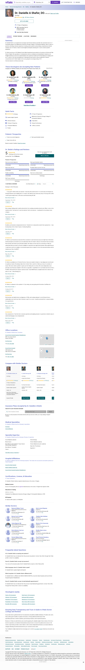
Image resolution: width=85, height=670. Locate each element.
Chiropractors (35, 640)
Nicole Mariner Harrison (18, 530)
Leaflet (46, 344)
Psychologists (54, 644)
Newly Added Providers (25, 646)
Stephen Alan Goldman (41, 516)
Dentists (40, 640)
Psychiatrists (47, 644)
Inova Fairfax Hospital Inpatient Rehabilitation (15, 470)
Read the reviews (21, 143)
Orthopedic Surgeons (9, 644)
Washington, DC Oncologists (28, 599)
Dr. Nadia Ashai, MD (45, 95)
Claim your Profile (54, 13)
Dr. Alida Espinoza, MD (13, 95)
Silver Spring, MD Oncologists (28, 601)
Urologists (68, 644)
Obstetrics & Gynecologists (47, 642)
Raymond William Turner (18, 508)
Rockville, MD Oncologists (11, 604)
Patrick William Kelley (17, 537)
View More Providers (29, 105)
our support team (38, 629)
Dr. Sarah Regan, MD (28, 95)
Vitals (53, 344)
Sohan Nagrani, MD (16, 523)
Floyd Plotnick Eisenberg (42, 537)
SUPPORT (7, 649)
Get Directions (8, 341)
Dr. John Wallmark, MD (45, 77)
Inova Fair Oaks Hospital (22, 32)
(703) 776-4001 (10, 356)
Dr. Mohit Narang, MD (26, 373)
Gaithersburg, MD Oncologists (28, 604)
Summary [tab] (9, 36)
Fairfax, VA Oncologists (10, 595)
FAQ (13, 649)
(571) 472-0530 (10, 343)
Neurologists (37, 642)
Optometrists (70, 642)
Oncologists (56, 642)
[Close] (83, 662)
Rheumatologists (61, 644)
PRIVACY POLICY (25, 649)
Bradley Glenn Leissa (41, 530)
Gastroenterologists (18, 642)
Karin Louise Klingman (41, 508)
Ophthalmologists (63, 642)
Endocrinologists (66, 640)
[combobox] (23, 2)
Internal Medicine (9, 428)
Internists (32, 642)
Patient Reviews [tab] (17, 36)
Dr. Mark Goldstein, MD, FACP (28, 78)
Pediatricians (27, 644)
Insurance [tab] (33, 36)
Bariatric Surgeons (20, 640)
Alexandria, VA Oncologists (11, 599)
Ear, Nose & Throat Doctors (56, 640)
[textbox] (23, 2)
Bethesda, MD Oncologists (28, 597)
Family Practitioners (9, 642)
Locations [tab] (26, 36)
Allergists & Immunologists (10, 640)
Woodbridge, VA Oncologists (11, 601)
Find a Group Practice (43, 646)
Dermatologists (47, 640)
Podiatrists (41, 644)
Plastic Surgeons (35, 644)
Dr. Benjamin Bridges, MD (42, 373)
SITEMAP (17, 649)
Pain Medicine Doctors (19, 644)
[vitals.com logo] (9, 2)
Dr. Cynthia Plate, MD (12, 77)
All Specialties (17, 646)
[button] (47, 338)
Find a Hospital (34, 646)
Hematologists (26, 642)
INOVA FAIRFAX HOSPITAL (11, 467)
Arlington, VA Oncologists (11, 597)
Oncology (7, 426)
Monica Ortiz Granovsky (42, 523)
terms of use (27, 653)
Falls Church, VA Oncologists (28, 595)
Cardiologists (28, 640)
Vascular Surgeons (9, 646)
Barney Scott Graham (17, 516)
